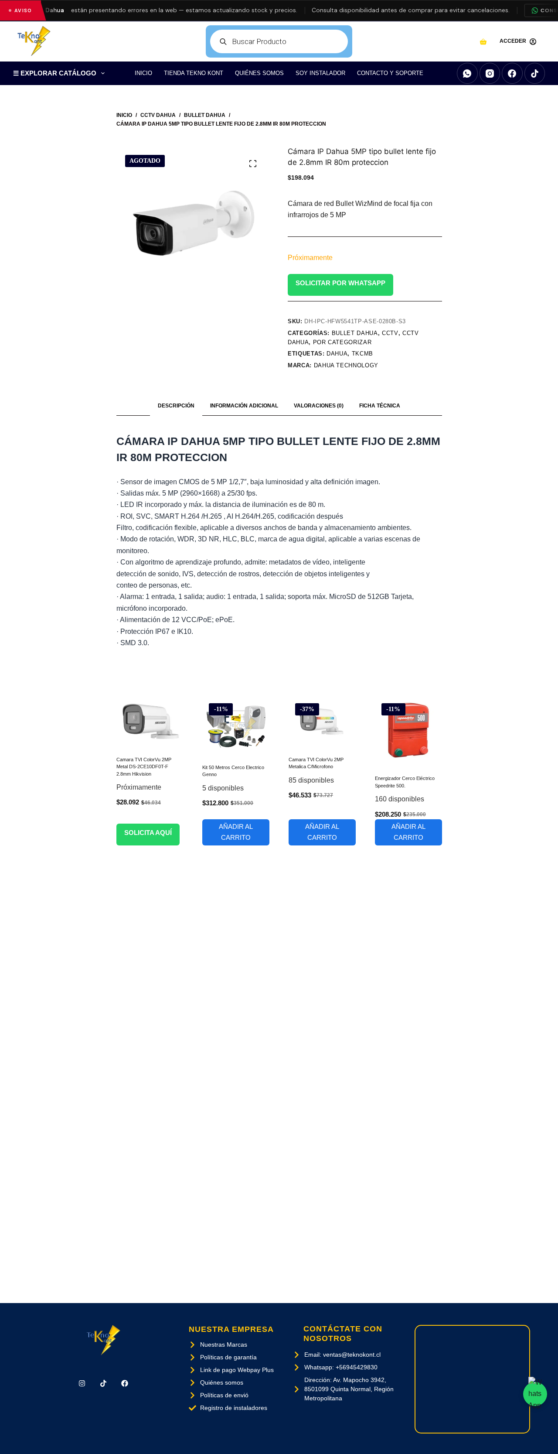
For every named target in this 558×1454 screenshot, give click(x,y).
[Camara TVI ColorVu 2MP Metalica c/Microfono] (322, 721)
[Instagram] (490, 73)
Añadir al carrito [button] (236, 832)
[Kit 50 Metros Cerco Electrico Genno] (235, 725)
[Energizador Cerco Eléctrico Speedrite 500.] (408, 730)
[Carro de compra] (483, 41)
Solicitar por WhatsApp (340, 283)
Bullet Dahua (355, 333)
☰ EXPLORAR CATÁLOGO (54, 73)
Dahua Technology (346, 365)
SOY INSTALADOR (320, 73)
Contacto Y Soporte (390, 73)
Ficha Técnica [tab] (379, 406)
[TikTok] (534, 73)
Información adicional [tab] (244, 406)
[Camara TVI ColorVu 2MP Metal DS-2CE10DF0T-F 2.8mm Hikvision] (150, 721)
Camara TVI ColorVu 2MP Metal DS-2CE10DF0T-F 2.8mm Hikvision (143, 767)
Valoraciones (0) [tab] (319, 406)
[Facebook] (512, 73)
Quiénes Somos (259, 73)
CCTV (390, 333)
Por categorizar (342, 342)
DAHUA (337, 353)
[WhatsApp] (467, 73)
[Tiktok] (103, 1383)
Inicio (143, 73)
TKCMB (362, 353)
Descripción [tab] (176, 406)
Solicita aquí (148, 832)
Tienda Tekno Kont (193, 73)
